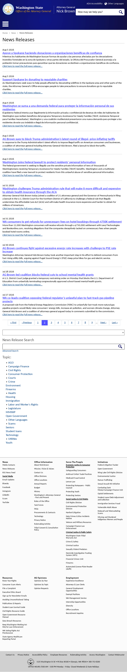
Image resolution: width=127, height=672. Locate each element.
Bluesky (5, 484)
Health (12, 393)
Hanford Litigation (73, 513)
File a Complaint (9, 588)
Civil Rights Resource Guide (13, 611)
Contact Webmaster (116, 655)
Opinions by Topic (41, 585)
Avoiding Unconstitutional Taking (15, 600)
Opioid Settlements (105, 494)
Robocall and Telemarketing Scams (109, 512)
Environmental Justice (106, 476)
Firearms (11, 389)
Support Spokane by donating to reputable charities (34, 79)
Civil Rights (14, 370)
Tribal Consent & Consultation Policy (46, 529)
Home (5, 33)
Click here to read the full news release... (22, 66)
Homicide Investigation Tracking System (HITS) (79, 554)
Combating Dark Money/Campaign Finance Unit (110, 489)
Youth (9, 442)
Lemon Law (70, 482)
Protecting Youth (72, 492)
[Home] (8, 9)
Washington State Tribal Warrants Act (75, 537)
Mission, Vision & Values (44, 469)
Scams (12, 423)
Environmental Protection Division (76, 507)
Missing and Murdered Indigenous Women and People (110, 518)
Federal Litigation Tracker (108, 465)
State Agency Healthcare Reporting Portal (12, 638)
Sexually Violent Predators (76, 549)
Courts (12, 378)
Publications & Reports (11, 604)
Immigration (13, 400)
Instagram (6, 491)
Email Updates (8, 480)
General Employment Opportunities (74, 590)
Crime (11, 381)
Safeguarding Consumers (76, 471)
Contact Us (38, 473)
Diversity (69, 606)
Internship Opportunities (76, 602)
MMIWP (10, 412)
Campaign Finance (18, 366)
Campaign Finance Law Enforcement (75, 527)
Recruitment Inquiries (75, 613)
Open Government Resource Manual (13, 616)
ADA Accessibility (94, 3)
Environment (13, 385)
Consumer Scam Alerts (11, 585)
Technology (12, 435)
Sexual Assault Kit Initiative (109, 484)
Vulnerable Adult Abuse (107, 507)
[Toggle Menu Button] (5, 24)
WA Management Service (76, 598)
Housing (10, 397)
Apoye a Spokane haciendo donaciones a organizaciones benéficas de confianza (52, 53)
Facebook (6, 487)
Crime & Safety (72, 542)
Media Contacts (8, 465)
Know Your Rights (9, 581)
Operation (6, 363)
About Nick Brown (41, 465)
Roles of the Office (41, 501)
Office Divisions (40, 476)
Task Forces (38, 505)
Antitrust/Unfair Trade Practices (79, 474)
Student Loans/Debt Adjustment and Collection (111, 499)
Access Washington (97, 655)
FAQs (36, 509)
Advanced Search (10, 351)
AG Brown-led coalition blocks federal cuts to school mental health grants (48, 275)
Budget (37, 488)
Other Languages (116, 3)
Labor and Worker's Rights (23, 404)
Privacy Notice (40, 520)
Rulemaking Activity (42, 524)
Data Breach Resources (11, 621)
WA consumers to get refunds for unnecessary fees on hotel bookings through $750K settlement (62, 222)
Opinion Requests (41, 588)
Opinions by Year (41, 581)
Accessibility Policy (39, 655)
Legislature (14, 408)
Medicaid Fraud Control (75, 478)
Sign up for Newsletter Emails (14, 596)
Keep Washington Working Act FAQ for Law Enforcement (14, 626)
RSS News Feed (8, 473)
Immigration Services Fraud (109, 504)
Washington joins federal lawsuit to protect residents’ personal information (49, 162)
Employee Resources (58, 655)
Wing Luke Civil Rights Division (110, 473)
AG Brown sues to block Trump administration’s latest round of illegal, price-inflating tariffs (58, 139)
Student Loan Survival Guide (13, 607)
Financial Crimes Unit (74, 559)
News (13, 33)
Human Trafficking (105, 480)
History (37, 492)
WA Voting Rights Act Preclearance (11, 632)
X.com (4, 499)
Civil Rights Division (74, 503)
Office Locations (40, 480)
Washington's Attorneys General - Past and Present (47, 496)
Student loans (14, 431)
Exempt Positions (73, 594)
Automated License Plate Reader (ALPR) (79, 568)
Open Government (16, 416)
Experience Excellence (75, 581)
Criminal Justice (72, 546)
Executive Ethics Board (11, 592)
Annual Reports (40, 484)
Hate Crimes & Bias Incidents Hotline (77, 517)
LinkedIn (5, 495)
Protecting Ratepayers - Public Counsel (78, 487)
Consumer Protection (20, 374)
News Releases (8, 469)
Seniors (10, 427)
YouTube (5, 503)
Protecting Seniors (73, 496)
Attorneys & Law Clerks (75, 585)
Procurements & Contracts (44, 513)
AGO (11, 362)
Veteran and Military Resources (78, 522)
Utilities (12, 439)
